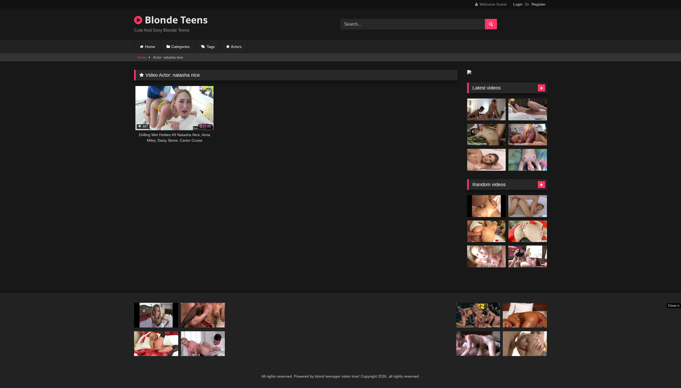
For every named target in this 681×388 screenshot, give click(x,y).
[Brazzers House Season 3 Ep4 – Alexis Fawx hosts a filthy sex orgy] (478, 315)
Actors (236, 46)
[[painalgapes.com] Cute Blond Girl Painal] (486, 206)
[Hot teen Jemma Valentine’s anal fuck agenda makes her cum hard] (203, 343)
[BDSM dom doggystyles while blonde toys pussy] (527, 256)
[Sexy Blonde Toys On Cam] (525, 315)
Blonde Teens (175, 19)
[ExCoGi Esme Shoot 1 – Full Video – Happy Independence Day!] (527, 109)
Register (538, 4)
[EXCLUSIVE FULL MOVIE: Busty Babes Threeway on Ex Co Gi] (486, 109)
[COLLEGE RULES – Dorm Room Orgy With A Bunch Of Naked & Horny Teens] (486, 135)
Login (517, 4)
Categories (180, 46)
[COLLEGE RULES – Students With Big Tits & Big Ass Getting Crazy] (527, 135)
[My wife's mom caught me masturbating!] (203, 315)
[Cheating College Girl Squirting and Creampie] (486, 160)
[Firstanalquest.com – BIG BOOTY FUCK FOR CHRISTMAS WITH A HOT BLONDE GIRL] (525, 343)
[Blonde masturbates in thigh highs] (156, 343)
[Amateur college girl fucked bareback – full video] (527, 160)
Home (150, 46)
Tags (211, 46)
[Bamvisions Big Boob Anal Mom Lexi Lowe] (486, 231)
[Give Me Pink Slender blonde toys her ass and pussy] (527, 231)
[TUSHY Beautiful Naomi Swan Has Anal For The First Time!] (527, 206)
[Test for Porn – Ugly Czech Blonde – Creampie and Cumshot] (486, 256)
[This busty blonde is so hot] (156, 315)
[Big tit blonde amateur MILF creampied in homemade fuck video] (478, 343)
